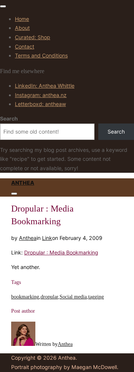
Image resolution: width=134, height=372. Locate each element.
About (22, 28)
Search (9, 118)
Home (22, 19)
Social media (73, 297)
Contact (24, 46)
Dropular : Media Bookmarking (61, 252)
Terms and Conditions (41, 55)
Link (47, 238)
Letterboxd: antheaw (40, 104)
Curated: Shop (32, 37)
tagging (96, 297)
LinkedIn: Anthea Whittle (44, 85)
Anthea (22, 182)
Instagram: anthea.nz (41, 95)
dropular (49, 297)
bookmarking (25, 297)
